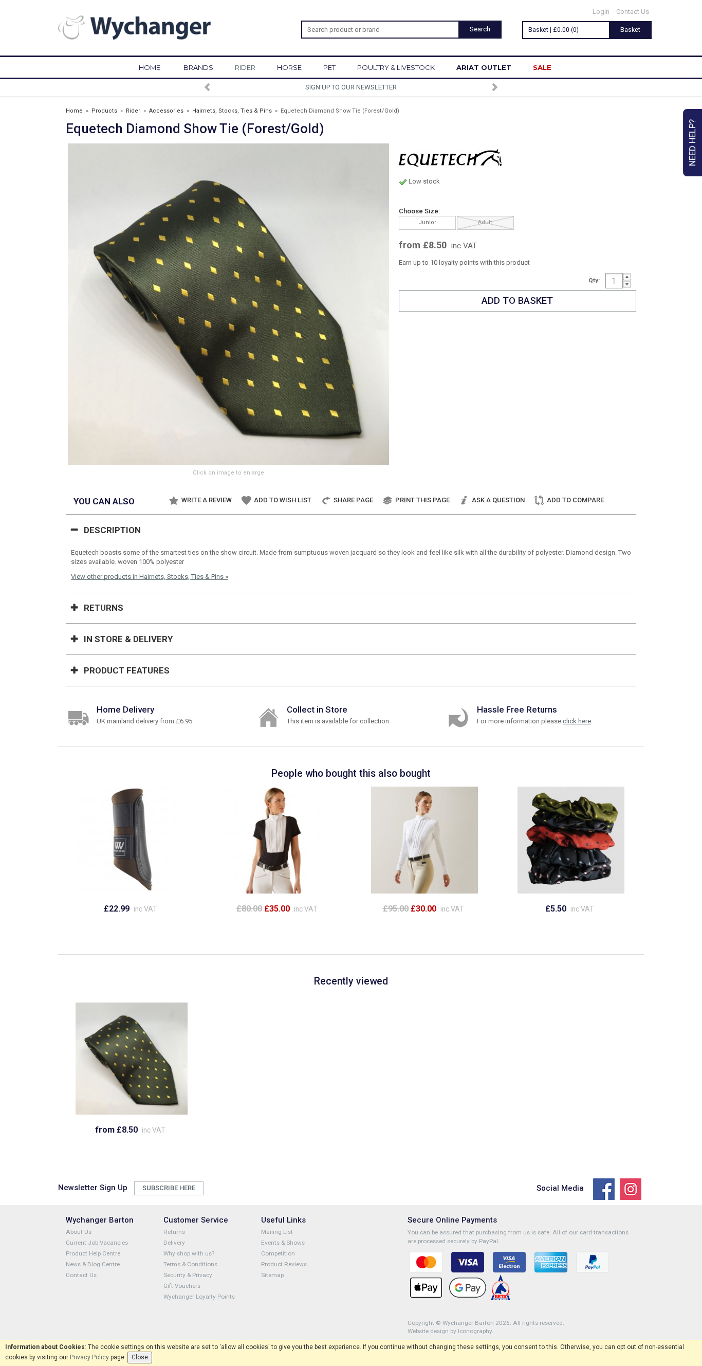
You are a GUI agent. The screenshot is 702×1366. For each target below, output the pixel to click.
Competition (278, 1253)
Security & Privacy (187, 1275)
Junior (427, 222)
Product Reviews (284, 1264)
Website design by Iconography (450, 1331)
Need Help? (692, 142)
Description (112, 530)
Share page (353, 500)
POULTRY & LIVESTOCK (396, 67)
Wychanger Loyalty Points (199, 1296)
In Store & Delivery (128, 639)
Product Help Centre (93, 1253)
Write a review (206, 500)
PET (329, 67)
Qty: (594, 280)
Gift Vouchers (181, 1285)
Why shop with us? (188, 1253)
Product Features (127, 670)
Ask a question (498, 500)
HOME (149, 67)
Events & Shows (283, 1242)
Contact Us (632, 11)
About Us (78, 1231)
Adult (485, 222)
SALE (542, 67)
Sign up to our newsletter (351, 87)
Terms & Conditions (190, 1264)
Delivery (174, 1242)
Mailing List (277, 1231)
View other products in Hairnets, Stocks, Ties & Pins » (149, 576)
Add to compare (575, 500)
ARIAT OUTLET (483, 67)
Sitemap (272, 1275)
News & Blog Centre (93, 1264)
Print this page (422, 500)
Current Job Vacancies (97, 1242)
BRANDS (198, 67)
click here (577, 721)
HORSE (289, 67)
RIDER (245, 67)
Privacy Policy (89, 1357)
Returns (103, 608)
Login (601, 11)
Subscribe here (168, 1188)
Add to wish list (282, 500)
